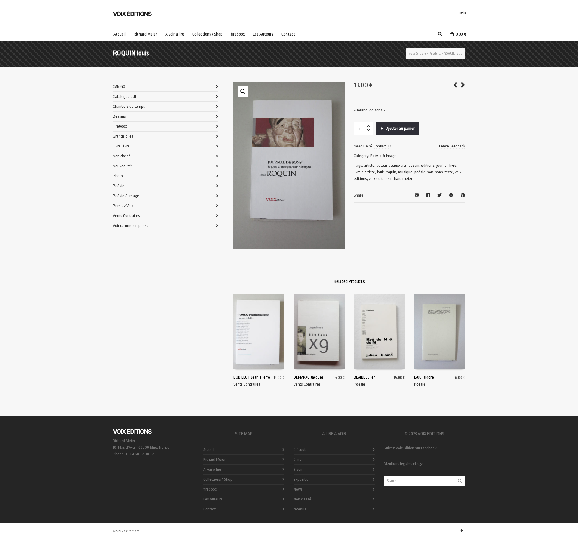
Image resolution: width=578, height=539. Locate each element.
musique (405, 172)
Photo (118, 176)
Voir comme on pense (131, 225)
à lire (298, 459)
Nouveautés (123, 166)
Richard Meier (214, 459)
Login (462, 13)
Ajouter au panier (400, 128)
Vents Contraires (246, 384)
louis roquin (386, 172)
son (430, 172)
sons (439, 172)
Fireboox (120, 126)
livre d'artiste (364, 172)
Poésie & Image (383, 155)
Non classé (122, 156)
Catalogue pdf (124, 96)
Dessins (119, 116)
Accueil (208, 449)
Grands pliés (123, 136)
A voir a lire (212, 469)
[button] (243, 91)
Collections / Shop (217, 479)
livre (452, 165)
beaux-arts (398, 165)
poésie (419, 172)
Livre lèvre (121, 146)
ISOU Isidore (424, 377)
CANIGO (119, 86)
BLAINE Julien (365, 377)
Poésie (359, 384)
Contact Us (382, 146)
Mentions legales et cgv (403, 463)
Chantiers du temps (129, 106)
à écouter (301, 449)
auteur (381, 165)
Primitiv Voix (123, 205)
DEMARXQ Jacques (309, 377)
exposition (302, 479)
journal (442, 165)
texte (449, 172)
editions (427, 165)
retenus (300, 509)
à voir (298, 469)
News (298, 489)
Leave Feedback (452, 146)
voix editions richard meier (390, 178)
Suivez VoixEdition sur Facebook (410, 448)
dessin (414, 165)
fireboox (210, 489)
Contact (209, 509)
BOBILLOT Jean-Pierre (251, 377)
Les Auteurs (212, 499)
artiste (369, 165)
